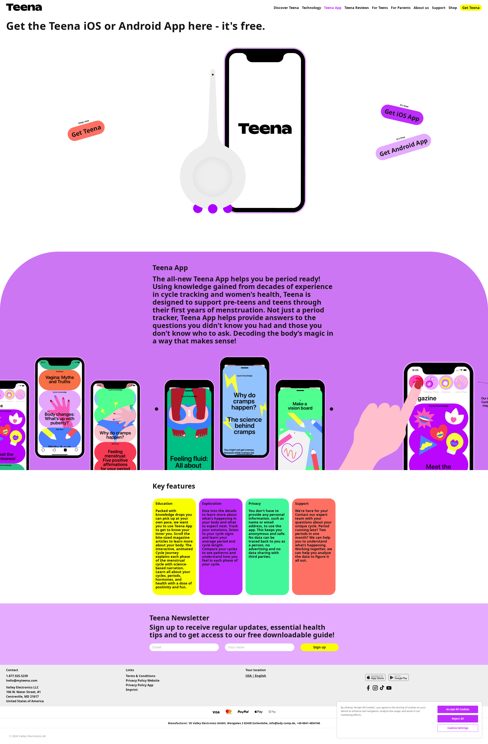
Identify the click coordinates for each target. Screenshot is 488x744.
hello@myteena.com (21, 680)
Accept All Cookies (457, 709)
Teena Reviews (356, 7)
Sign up (319, 647)
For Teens (380, 7)
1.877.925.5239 (17, 676)
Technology (311, 7)
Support (438, 7)
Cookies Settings (457, 728)
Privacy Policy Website (142, 680)
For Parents (401, 7)
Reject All (458, 718)
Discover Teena (286, 7)
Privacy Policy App (139, 685)
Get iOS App (402, 115)
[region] (409, 720)
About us (421, 7)
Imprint (132, 690)
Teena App (332, 7)
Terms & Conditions (140, 676)
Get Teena (471, 7)
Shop (453, 7)
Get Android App (403, 147)
